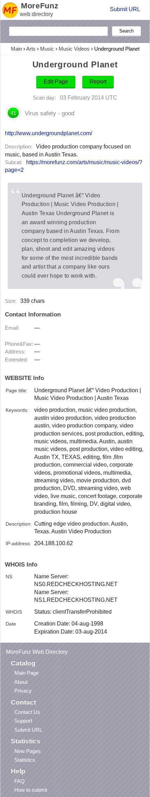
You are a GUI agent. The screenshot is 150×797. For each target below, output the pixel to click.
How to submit (30, 790)
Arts (31, 49)
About (21, 682)
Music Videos (74, 49)
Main (16, 49)
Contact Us (27, 712)
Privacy (23, 691)
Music (47, 49)
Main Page (26, 673)
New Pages (27, 751)
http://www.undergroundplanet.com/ (48, 133)
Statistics (24, 760)
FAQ (19, 781)
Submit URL (125, 9)
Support (23, 721)
